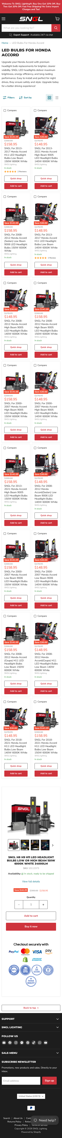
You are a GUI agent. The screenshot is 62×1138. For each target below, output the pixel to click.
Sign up (49, 1080)
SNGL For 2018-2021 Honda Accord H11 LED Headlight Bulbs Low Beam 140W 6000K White (15, 746)
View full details (31, 881)
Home (5, 43)
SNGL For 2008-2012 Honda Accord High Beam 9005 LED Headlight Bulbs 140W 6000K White (15, 327)
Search (6, 1118)
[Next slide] (52, 845)
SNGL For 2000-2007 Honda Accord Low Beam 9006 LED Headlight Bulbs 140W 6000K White (46, 578)
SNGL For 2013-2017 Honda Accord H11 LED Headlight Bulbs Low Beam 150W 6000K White (15, 155)
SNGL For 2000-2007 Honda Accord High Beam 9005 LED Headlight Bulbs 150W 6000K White (15, 410)
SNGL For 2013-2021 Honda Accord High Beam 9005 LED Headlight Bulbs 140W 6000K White (46, 155)
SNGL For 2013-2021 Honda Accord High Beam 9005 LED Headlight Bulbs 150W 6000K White (15, 492)
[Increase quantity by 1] (43, 904)
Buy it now (31, 926)
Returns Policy (14, 1121)
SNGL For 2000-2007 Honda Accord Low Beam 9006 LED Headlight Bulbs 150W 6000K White (15, 578)
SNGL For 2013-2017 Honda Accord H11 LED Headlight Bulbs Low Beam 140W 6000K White (46, 241)
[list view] (56, 97)
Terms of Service (39, 1125)
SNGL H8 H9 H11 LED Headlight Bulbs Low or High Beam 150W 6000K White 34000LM (31, 860)
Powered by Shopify (31, 1132)
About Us (18, 1118)
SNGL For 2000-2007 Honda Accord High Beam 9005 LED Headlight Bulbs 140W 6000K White (46, 410)
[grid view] (49, 97)
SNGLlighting (10, 164)
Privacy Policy (21, 1125)
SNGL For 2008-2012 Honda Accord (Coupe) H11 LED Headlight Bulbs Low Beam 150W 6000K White (15, 662)
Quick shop (15, 178)
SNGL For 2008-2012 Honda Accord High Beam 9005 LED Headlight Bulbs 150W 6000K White (46, 327)
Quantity (31, 897)
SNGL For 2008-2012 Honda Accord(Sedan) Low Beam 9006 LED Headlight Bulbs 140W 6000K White (46, 494)
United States (29, 1096)
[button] (13, 845)
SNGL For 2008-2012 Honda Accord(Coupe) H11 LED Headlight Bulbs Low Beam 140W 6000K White (46, 662)
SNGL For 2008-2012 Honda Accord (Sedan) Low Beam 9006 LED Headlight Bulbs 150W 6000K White (15, 242)
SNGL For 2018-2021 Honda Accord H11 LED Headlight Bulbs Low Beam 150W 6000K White (46, 746)
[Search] (55, 28)
